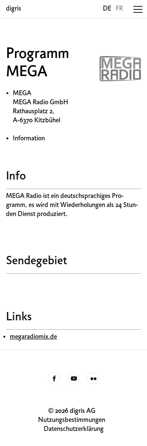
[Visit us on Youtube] (73, 379)
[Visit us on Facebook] (54, 379)
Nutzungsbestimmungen (71, 420)
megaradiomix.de (33, 337)
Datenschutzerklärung (74, 429)
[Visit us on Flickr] (93, 379)
